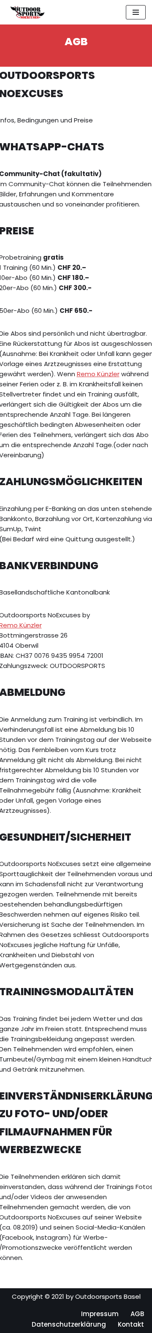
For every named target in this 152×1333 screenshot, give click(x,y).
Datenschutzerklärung (69, 1324)
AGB (137, 1313)
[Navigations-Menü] (136, 12)
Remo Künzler (98, 373)
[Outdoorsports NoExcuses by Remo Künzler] (25, 12)
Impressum (100, 1313)
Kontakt (131, 1324)
